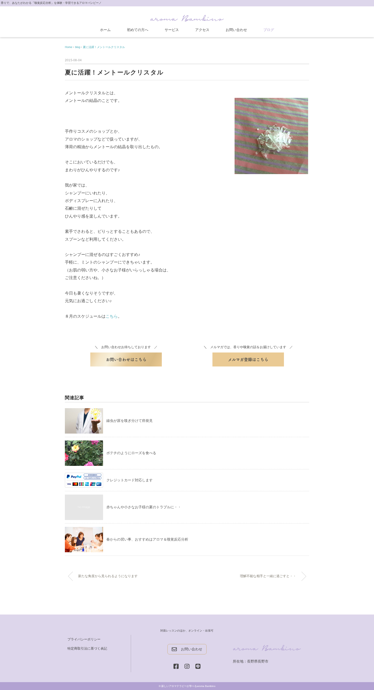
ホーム (105, 30)
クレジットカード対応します (129, 480)
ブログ (268, 30)
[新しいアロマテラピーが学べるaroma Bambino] (187, 17)
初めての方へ (137, 30)
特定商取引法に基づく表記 (87, 648)
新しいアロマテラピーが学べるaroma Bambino (188, 686)
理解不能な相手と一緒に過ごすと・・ (268, 576)
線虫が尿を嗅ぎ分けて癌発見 (129, 421)
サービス (172, 30)
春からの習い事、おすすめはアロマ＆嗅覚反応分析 (147, 539)
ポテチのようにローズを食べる (131, 453)
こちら (112, 316)
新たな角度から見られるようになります (108, 576)
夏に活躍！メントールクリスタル (104, 47)
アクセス (202, 30)
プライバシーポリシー (83, 639)
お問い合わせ (236, 30)
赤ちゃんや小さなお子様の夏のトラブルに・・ (143, 507)
